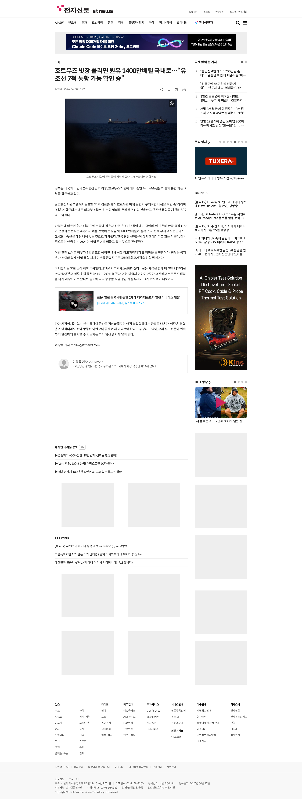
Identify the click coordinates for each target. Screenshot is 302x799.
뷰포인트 (128, 729)
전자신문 (235, 710)
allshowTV (153, 716)
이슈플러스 (129, 710)
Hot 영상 (128, 722)
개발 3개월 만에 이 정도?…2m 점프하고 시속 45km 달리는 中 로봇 (222, 111)
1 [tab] (242, 62)
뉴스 (57, 704)
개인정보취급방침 (206, 735)
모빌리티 (97, 23)
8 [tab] (246, 142)
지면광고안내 (204, 710)
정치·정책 (165, 23)
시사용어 (151, 722)
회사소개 (74, 779)
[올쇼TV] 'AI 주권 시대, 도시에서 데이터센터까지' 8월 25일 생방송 (220, 228)
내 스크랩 (176, 736)
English (193, 11)
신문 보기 (176, 716)
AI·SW (59, 23)
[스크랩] (169, 89)
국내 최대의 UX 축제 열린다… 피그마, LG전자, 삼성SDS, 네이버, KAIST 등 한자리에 (220, 242)
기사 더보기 (95, 362)
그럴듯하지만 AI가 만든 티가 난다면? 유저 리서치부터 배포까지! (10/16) (98, 554)
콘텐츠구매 (177, 722)
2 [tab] (246, 62)
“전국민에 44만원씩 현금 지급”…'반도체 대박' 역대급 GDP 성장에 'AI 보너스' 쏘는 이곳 (222, 86)
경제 (121, 23)
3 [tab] (228, 142)
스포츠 (83, 741)
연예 (103, 710)
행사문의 (201, 716)
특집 (81, 747)
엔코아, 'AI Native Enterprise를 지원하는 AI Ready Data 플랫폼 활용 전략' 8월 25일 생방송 (221, 218)
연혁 (233, 722)
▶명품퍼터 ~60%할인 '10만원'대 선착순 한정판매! (86, 455)
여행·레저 (106, 735)
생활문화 (106, 729)
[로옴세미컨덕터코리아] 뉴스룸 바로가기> (121, 303)
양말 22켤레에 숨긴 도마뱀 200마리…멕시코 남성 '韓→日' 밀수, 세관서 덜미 (223, 124)
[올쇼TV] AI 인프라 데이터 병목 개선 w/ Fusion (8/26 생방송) (91, 546)
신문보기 (207, 11)
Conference (153, 710)
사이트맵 (171, 767)
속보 (57, 710)
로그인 (233, 11)
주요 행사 (202, 142)
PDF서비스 (153, 729)
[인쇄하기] (184, 89)
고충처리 (201, 741)
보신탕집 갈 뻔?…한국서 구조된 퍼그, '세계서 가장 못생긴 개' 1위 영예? (115, 366)
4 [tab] (231, 142)
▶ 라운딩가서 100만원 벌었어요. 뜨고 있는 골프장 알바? (89, 472)
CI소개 (234, 729)
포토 (103, 716)
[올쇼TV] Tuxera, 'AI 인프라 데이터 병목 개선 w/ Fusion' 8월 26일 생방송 (221, 204)
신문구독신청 (178, 710)
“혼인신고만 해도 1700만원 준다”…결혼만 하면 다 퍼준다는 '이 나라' (223, 73)
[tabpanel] (221, 98)
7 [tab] (242, 142)
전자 (84, 23)
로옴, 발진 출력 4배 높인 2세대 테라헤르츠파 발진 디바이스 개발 (138, 297)
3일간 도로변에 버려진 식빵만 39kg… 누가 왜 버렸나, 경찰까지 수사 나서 (223, 99)
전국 (81, 735)
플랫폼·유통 (136, 23)
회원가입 (242, 11)
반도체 (72, 23)
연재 (81, 753)
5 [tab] (235, 142)
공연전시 (106, 722)
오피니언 (182, 23)
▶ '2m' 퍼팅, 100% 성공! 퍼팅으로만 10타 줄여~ (84, 464)
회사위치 (235, 735)
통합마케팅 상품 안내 (208, 722)
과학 (151, 23)
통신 (110, 23)
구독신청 (219, 11)
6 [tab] (239, 142)
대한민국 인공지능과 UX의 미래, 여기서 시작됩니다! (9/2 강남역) (94, 562)
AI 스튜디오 (129, 716)
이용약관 (201, 729)
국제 (57, 62)
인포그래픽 (129, 735)
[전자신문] (85, 9)
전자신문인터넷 (239, 716)
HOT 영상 (203, 382)
